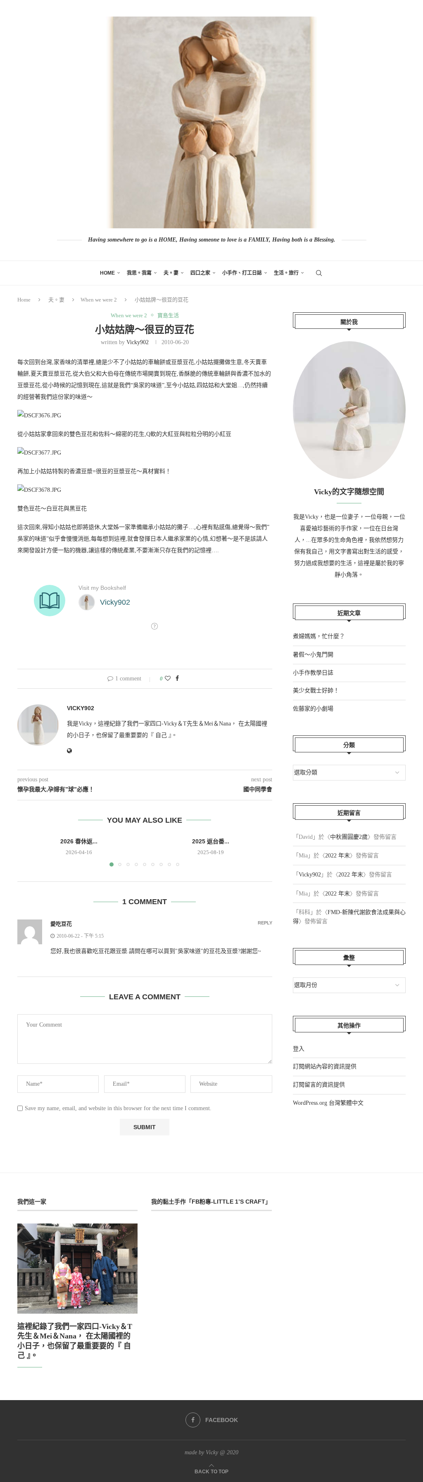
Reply (265, 923)
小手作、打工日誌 (242, 273)
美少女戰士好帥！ (316, 690)
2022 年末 (337, 855)
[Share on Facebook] (177, 678)
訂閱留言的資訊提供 (319, 1085)
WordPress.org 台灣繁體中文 (328, 1103)
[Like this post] (168, 678)
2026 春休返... (78, 841)
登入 (298, 1049)
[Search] (319, 273)
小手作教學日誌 (313, 673)
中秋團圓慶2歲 (349, 837)
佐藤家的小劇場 (313, 709)
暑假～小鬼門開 (313, 654)
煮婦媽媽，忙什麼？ (319, 636)
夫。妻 (171, 273)
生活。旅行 (286, 273)
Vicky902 (137, 342)
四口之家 (200, 273)
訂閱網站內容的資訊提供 (324, 1066)
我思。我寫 (139, 273)
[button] (28, 852)
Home (107, 273)
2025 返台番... (210, 841)
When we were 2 (99, 300)
